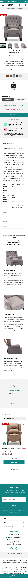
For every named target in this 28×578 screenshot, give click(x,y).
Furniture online (18, 553)
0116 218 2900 (15, 534)
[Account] (19, 5)
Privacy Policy (20, 556)
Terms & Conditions (21, 510)
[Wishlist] (22, 5)
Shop (5, 518)
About (5, 522)
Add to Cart (14, 462)
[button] (5, 4)
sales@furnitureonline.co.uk (14, 537)
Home (3, 12)
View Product (14, 458)
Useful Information (9, 527)
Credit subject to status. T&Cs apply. (14, 240)
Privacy (10, 512)
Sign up (14, 505)
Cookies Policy (16, 512)
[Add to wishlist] (23, 424)
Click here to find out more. (14, 239)
